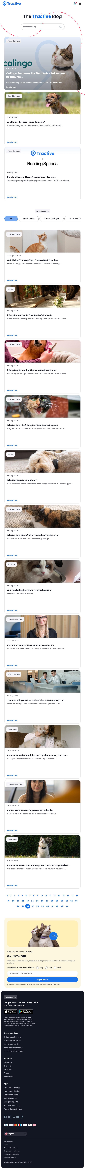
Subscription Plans (12, 1040)
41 (52, 906)
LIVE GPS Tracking (12, 1087)
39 (42, 906)
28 (52, 901)
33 (76, 901)
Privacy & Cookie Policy (11, 1154)
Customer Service (12, 1044)
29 (57, 901)
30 (62, 901)
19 (9, 901)
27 (47, 901)
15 (64, 895)
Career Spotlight (51, 218)
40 (47, 906)
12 (50, 895)
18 (77, 895)
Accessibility (8, 1142)
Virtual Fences (10, 1098)
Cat (50, 967)
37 (33, 906)
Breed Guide (28, 218)
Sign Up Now (42, 979)
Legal (6, 1145)
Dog (41, 967)
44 (67, 906)
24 (32, 901)
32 (71, 901)
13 (55, 895)
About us (8, 1062)
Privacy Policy (56, 984)
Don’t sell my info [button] (10, 1157)
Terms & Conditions (11, 1148)
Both (59, 967)
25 (37, 901)
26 (42, 901)
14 (59, 895)
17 (72, 895)
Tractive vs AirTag (12, 1105)
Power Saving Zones (13, 1109)
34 (18, 906)
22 (23, 901)
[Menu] (80, 3)
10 (42, 895)
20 (13, 901)
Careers (7, 1066)
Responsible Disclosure (12, 1151)
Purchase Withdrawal (13, 1051)
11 (46, 895)
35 (23, 906)
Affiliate (7, 1069)
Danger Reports (11, 1102)
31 (67, 901)
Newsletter (9, 1076)
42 (57, 906)
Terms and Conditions (42, 984)
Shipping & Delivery (12, 1037)
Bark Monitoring (11, 1094)
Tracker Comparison (13, 1047)
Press (6, 1073)
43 (62, 906)
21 (18, 901)
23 (27, 901)
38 (37, 906)
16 (68, 895)
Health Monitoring (12, 1091)
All (11, 218)
